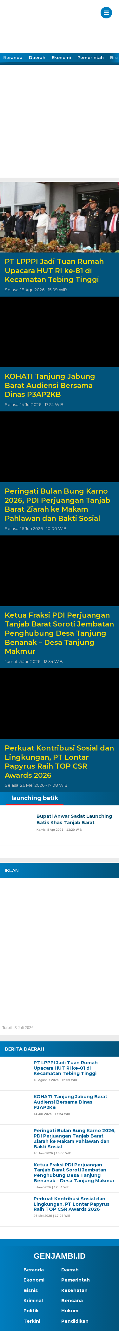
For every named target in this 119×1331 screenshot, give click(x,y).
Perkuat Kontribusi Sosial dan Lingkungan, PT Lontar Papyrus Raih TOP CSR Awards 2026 (59, 762)
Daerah (37, 57)
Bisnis (30, 1290)
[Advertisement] (59, 115)
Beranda (13, 57)
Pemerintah (90, 57)
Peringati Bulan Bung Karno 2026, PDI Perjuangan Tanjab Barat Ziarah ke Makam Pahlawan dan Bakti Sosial (57, 505)
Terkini (31, 1321)
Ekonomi (61, 57)
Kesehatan (74, 1290)
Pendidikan (75, 1321)
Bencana (72, 1300)
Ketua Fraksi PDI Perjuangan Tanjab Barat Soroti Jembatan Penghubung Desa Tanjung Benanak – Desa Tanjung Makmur (59, 633)
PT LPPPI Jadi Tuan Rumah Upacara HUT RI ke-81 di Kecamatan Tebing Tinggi (54, 270)
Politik (31, 1311)
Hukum (69, 1311)
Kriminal (33, 1300)
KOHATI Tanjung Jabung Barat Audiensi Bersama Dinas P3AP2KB (50, 385)
